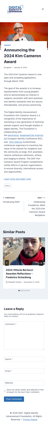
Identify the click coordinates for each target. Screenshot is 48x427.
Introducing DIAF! (11, 200)
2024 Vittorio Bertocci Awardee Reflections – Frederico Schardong (19, 274)
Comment (10, 324)
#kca (7, 186)
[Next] (41, 263)
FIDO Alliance (15, 142)
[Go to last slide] (7, 263)
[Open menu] (42, 9)
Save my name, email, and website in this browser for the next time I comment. (25, 391)
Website (9, 383)
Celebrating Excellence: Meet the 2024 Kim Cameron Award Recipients (36, 206)
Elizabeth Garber (14, 282)
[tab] (19, 290)
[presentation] (24, 251)
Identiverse (13, 135)
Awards (7, 45)
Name (9, 359)
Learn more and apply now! (17, 179)
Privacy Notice (30, 419)
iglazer (9, 67)
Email (8, 371)
